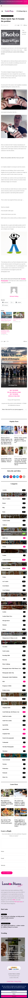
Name (2, 851)
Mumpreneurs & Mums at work (13, 940)
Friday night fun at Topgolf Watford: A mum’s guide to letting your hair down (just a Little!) (20, 823)
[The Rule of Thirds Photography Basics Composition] (6, 326)
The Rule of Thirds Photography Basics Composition (5, 332)
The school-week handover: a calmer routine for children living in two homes (19, 803)
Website (3, 865)
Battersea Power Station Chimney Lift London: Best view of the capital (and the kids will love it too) (6, 440)
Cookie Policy (10, 981)
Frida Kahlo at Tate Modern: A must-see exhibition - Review (6, 460)
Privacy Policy (17, 981)
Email (2, 858)
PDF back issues (18, 901)
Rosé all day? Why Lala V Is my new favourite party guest (6, 821)
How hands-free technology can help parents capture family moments (7, 803)
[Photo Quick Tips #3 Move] (18, 315)
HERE (13, 899)
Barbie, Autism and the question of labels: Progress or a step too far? (20, 440)
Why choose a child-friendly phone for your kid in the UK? (12, 1)
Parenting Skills (5, 923)
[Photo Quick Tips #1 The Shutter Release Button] (6, 315)
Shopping (4, 914)
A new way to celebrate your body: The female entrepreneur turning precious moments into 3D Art (20, 461)
